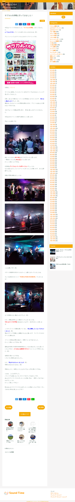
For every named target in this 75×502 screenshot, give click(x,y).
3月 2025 (52, 96)
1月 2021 (52, 190)
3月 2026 (52, 74)
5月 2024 (52, 115)
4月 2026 (52, 72)
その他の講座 (53, 44)
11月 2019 (52, 216)
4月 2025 (52, 94)
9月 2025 (52, 85)
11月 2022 (52, 149)
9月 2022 (52, 152)
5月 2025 (52, 92)
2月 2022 (52, 165)
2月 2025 (52, 98)
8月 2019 (52, 222)
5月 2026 (52, 70)
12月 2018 (52, 237)
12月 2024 (52, 102)
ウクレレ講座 (53, 26)
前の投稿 (41, 407)
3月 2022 (52, 163)
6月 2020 (52, 203)
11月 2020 (52, 193)
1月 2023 (52, 145)
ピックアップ (53, 48)
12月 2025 (52, 79)
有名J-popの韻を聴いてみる (63, 264)
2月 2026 (52, 76)
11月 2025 (52, 81)
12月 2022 (52, 147)
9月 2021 (52, 175)
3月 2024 (52, 119)
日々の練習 (53, 61)
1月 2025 (52, 100)
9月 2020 (52, 197)
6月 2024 (52, 113)
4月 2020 (52, 207)
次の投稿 (8, 407)
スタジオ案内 (53, 35)
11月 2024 (52, 104)
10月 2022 (52, 150)
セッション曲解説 (54, 41)
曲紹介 (51, 58)
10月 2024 (52, 105)
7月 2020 (52, 201)
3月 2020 (52, 208)
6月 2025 (52, 90)
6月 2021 (52, 180)
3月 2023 (52, 141)
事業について (53, 59)
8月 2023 (52, 132)
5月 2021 (52, 182)
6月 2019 (52, 225)
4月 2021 (52, 184)
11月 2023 (52, 126)
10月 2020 (52, 195)
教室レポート (53, 56)
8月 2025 (52, 87)
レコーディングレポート (56, 54)
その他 (42, 20)
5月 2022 (52, 160)
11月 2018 (52, 238)
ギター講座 (53, 31)
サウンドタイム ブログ (9, 4)
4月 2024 (52, 117)
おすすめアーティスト (55, 28)
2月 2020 (52, 210)
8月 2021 (52, 177)
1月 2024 (52, 122)
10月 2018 (52, 240)
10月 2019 (52, 218)
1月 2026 (52, 77)
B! (24, 24)
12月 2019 (52, 214)
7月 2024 (52, 111)
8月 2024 (52, 109)
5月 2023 (52, 137)
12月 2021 (52, 169)
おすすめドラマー (54, 29)
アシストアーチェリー (56, 495)
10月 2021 (52, 173)
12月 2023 (52, 124)
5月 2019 (52, 227)
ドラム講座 (53, 46)
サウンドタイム (54, 493)
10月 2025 (52, 83)
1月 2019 (52, 235)
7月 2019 (52, 223)
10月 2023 (52, 128)
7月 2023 (52, 134)
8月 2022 (52, 154)
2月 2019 (52, 233)
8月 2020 (52, 199)
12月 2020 (52, 192)
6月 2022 (52, 158)
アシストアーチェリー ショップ (59, 497)
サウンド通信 (53, 33)
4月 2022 (52, 162)
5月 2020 (52, 205)
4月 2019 (52, 229)
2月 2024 (52, 120)
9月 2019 (52, 220)
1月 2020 (52, 212)
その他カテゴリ (24, 414)
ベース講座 (53, 50)
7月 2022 (52, 156)
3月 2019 (52, 231)
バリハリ (12, 87)
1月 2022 (52, 167)
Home (3, 1)
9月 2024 (52, 107)
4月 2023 (52, 139)
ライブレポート (54, 52)
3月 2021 (52, 186)
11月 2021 (52, 171)
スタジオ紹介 (53, 37)
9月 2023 (52, 130)
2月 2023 (52, 143)
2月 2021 (52, 188)
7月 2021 (52, 178)
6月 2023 (52, 135)
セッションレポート (55, 39)
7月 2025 (52, 89)
